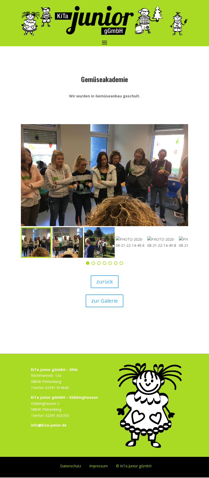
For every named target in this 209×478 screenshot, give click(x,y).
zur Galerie (104, 300)
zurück (104, 281)
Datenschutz (70, 465)
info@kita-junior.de (49, 425)
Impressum (98, 465)
